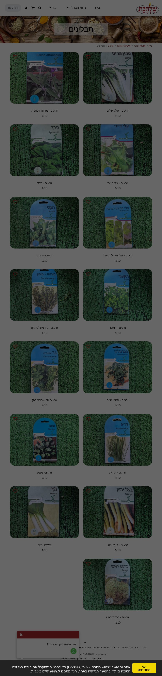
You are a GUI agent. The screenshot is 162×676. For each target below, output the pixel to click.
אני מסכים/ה (144, 668)
